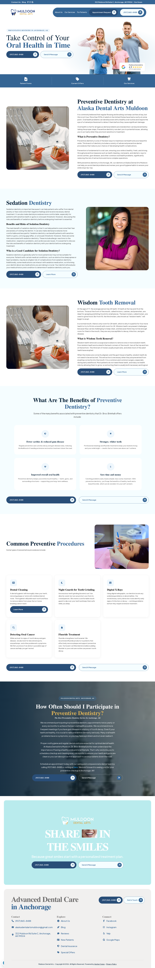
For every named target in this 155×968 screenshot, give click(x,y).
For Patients (82, 12)
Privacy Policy (111, 964)
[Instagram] (30, 2)
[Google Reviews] (32, 2)
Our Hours (138, 2)
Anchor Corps (99, 964)
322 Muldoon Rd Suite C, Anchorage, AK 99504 (113, 2)
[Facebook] (27, 2)
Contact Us (15, 2)
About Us (58, 12)
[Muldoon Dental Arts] (23, 12)
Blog (24, 2)
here (76, 767)
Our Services (70, 12)
